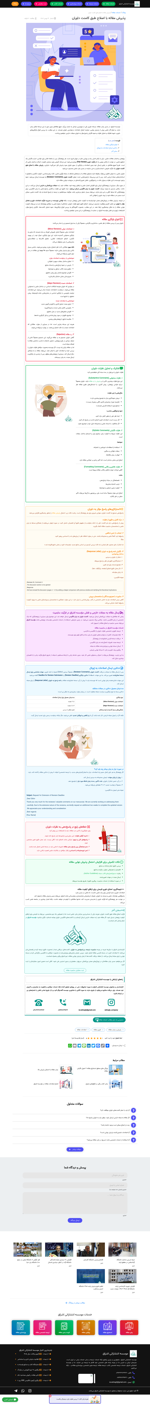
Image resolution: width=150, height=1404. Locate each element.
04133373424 (121, 1372)
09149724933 (122, 1377)
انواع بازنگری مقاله (111, 144)
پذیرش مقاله (56, 513)
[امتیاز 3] (95, 1038)
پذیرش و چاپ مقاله (114, 1029)
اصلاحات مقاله (81, 1029)
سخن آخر (114, 151)
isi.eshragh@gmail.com (117, 1382)
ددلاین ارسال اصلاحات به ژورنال (107, 148)
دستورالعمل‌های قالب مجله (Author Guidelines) (100, 873)
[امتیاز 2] (98, 1038)
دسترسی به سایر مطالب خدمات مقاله (111, 1020)
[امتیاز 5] (88, 1038)
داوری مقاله (97, 1029)
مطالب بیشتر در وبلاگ (76, 1302)
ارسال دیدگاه (75, 1220)
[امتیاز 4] (91, 1038)
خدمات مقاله (116, 12)
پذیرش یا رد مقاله (95, 381)
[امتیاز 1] (101, 1038)
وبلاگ (124, 12)
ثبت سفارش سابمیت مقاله (75, 970)
